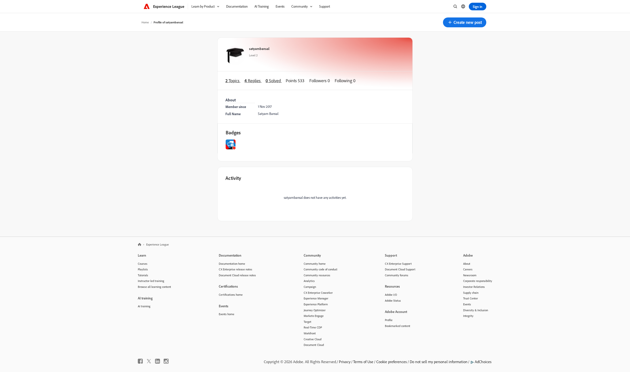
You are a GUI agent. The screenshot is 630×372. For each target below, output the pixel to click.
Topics (232, 80)
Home (145, 22)
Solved (274, 80)
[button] (464, 22)
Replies (253, 80)
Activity (233, 178)
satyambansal (259, 48)
